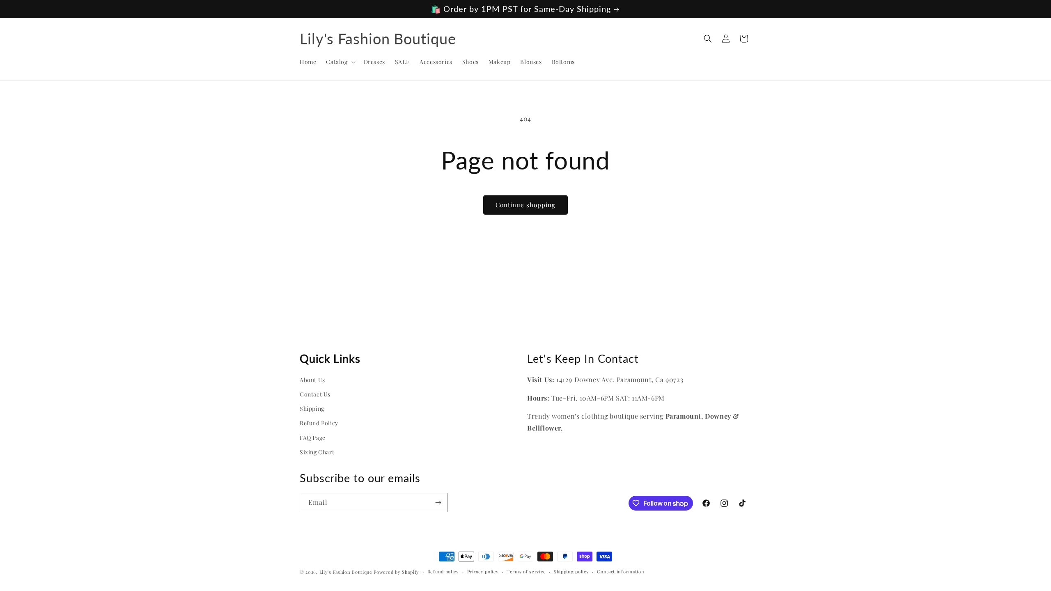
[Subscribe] (438, 502)
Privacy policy (483, 571)
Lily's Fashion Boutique (345, 572)
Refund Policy (319, 423)
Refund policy (443, 571)
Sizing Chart (317, 452)
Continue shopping (525, 205)
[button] (339, 62)
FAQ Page (313, 438)
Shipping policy (571, 571)
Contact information (620, 571)
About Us (312, 380)
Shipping (312, 408)
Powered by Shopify (396, 572)
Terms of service (526, 571)
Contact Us (315, 394)
